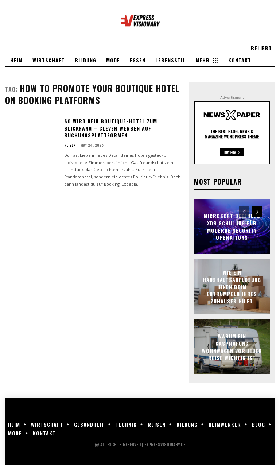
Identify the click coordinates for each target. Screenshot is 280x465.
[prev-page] (244, 211)
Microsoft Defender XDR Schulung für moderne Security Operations (232, 226)
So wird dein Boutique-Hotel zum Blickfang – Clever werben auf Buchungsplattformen (110, 128)
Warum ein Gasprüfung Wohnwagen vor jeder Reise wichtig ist (232, 346)
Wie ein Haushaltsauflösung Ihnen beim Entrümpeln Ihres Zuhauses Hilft (232, 286)
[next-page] (257, 211)
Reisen (69, 145)
